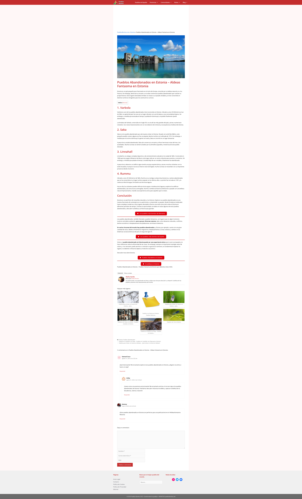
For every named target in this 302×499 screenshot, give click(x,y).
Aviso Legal (116, 479)
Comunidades (165, 2)
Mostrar (125, 102)
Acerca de (120, 273)
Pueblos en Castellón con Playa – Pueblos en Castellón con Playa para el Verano (140, 341)
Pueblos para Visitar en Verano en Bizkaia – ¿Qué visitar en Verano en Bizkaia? (139, 343)
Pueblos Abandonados (129, 339)
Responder (122, 371)
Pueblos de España (141, 2)
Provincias (153, 2)
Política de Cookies (119, 484)
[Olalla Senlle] (121, 282)
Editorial (115, 489)
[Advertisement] (151, 17)
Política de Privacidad (119, 487)
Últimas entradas (128, 273)
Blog (184, 2)
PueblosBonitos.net (123, 32)
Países (176, 2)
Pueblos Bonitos (135, 278)
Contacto (116, 482)
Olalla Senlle (130, 277)
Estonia (132, 32)
